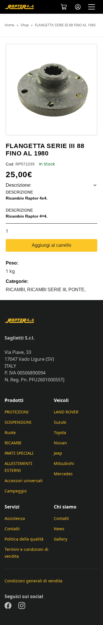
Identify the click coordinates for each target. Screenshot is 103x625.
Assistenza (15, 518)
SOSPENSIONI (18, 422)
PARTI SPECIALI (19, 453)
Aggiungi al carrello (51, 245)
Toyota (60, 432)
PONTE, (77, 289)
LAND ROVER (66, 412)
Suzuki (60, 422)
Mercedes (63, 473)
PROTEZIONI (17, 412)
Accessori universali (24, 480)
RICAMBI (13, 442)
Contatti (12, 528)
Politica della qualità (24, 539)
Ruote (10, 432)
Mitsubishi (64, 463)
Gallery (60, 539)
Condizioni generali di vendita (33, 580)
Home (9, 25)
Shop (25, 25)
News (59, 528)
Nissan (60, 442)
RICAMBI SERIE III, (47, 289)
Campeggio (16, 491)
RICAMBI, (16, 289)
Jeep (58, 453)
